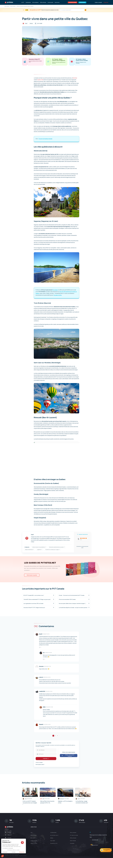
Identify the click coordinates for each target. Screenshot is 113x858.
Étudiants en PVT (53, 843)
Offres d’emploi (43, 2)
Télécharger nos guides (32, 575)
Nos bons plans (82, 2)
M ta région (55, 290)
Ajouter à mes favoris (83, 534)
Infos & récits (12, 6)
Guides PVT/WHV (34, 840)
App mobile (52, 840)
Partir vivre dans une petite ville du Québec (25, 6)
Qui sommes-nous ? (54, 835)
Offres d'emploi (73, 837)
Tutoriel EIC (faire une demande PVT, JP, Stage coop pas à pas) (37, 599)
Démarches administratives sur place (56, 547)
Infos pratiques (35, 2)
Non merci (5, 852)
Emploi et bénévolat (29, 549)
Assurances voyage (72, 2)
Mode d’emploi (33, 835)
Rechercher (57, 2)
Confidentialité (53, 832)
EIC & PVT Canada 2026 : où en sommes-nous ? (34, 595)
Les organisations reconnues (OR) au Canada (33, 603)
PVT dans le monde (74, 835)
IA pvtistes (72, 843)
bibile (44, 707)
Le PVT (22, 2)
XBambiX (41, 724)
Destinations (28, 2)
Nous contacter (73, 832)
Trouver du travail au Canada (45, 138)
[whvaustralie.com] (94, 845)
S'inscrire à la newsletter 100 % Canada (67, 599)
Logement (39, 549)
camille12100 (42, 691)
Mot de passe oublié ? (40, 764)
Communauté (50, 2)
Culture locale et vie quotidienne (38, 547)
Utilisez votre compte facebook (69, 755)
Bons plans (33, 837)
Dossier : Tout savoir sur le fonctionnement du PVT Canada (71, 595)
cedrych (41, 677)
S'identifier (106, 2)
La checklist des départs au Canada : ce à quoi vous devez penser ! (73, 607)
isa (43, 652)
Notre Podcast (73, 840)
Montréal (75, 78)
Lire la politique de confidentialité (7, 848)
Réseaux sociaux (34, 843)
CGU (31, 832)
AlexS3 (40, 634)
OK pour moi (21, 852)
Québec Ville (40, 79)
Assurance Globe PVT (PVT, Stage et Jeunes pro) (34, 607)
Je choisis (13, 852)
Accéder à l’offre (58, 295)
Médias (51, 837)
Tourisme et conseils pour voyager (52, 549)
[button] (2, 856)
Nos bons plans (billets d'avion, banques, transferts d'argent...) (72, 603)
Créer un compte (98, 2)
